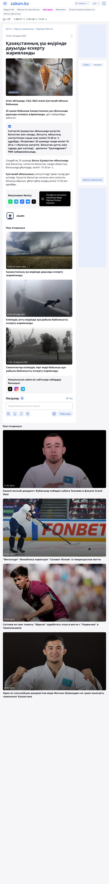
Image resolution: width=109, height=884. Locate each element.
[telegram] (16, 201)
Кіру (71, 398)
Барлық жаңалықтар (23, 29)
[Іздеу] (104, 3)
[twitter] (33, 201)
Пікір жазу (65, 413)
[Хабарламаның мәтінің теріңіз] (39, 406)
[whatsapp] (10, 201)
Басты (8, 29)
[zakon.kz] (20, 3)
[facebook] (22, 201)
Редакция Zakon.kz (44, 29)
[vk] (28, 201)
